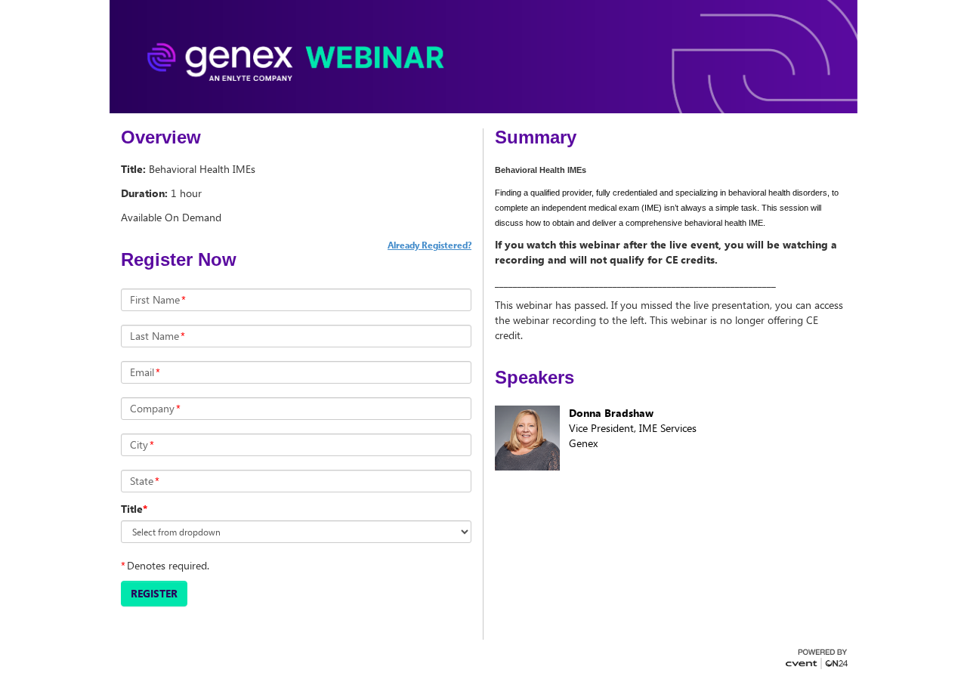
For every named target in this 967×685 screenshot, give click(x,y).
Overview (161, 137)
